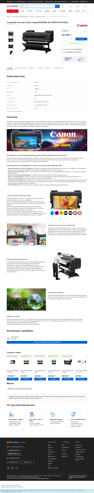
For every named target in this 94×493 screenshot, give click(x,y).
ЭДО (49, 465)
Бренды (50, 463)
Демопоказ (64, 456)
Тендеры (50, 461)
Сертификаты (65, 447)
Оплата (50, 449)
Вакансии (78, 454)
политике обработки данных (43, 478)
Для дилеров (51, 452)
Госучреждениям (52, 458)
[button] (10, 34)
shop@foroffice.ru (21, 1)
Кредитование (51, 456)
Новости (64, 449)
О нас (63, 445)
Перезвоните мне (48, 1)
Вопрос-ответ (79, 445)
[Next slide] (10, 58)
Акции (49, 445)
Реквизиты (78, 447)
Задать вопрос (27, 462)
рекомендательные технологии (31, 477)
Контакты (64, 454)
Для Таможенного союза (80, 459)
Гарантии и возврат (80, 449)
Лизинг (49, 454)
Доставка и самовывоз (60, 1)
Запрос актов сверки (53, 467)
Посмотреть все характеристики (15, 111)
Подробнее (19, 491)
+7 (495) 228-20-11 (75, 1)
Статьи (63, 452)
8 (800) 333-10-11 (84, 1)
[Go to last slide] (10, 30)
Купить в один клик (74, 43)
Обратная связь (79, 456)
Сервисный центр (80, 452)
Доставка (50, 447)
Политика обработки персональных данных (78, 475)
